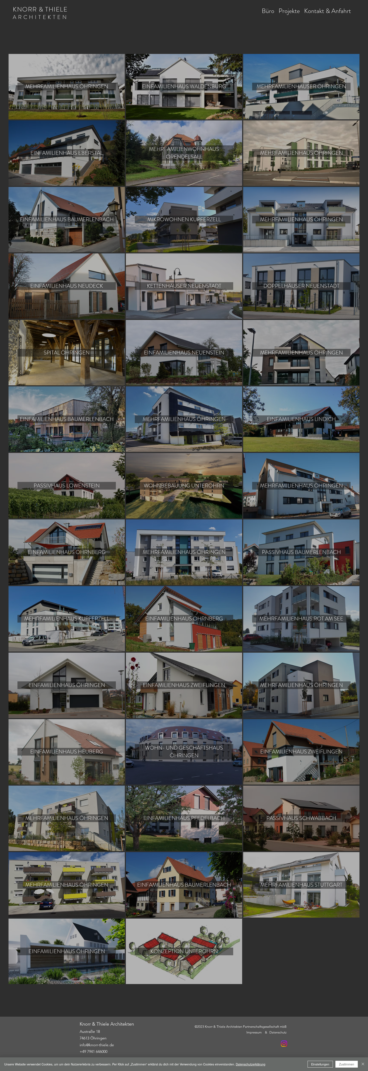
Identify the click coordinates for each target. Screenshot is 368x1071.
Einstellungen (320, 1064)
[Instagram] (284, 1043)
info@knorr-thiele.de (97, 1045)
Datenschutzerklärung (250, 1064)
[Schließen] (362, 1064)
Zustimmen (346, 1064)
